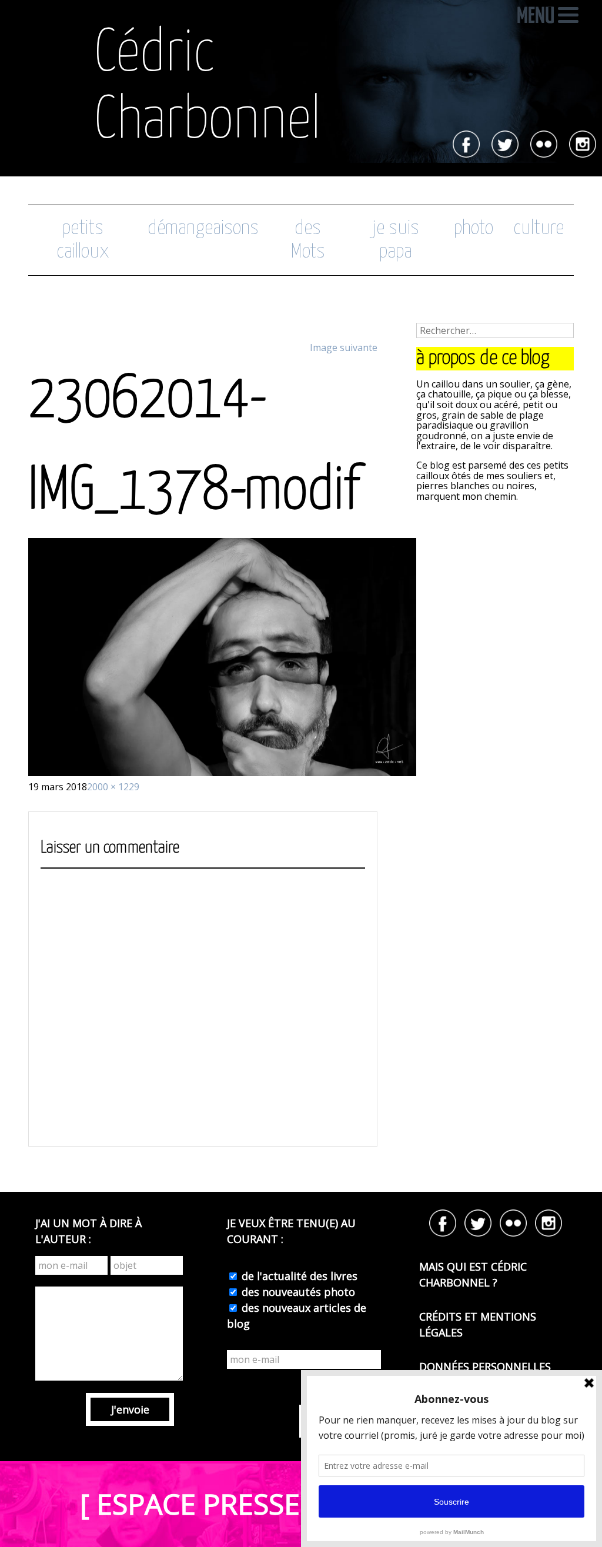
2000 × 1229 (113, 786)
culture (538, 228)
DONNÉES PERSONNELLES (485, 1366)
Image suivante (343, 347)
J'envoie (130, 1409)
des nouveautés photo (297, 1292)
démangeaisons (203, 228)
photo (473, 228)
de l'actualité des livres (298, 1276)
